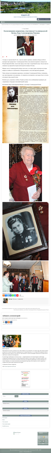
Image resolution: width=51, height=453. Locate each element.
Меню (4, 22)
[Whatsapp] (13, 295)
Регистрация (4, 417)
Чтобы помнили (25, 28)
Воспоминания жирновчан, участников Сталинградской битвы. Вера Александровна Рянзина (25, 32)
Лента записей (5, 421)
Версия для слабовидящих (44, 19)
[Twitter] (8, 295)
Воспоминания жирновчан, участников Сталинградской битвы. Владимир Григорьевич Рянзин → (32, 309)
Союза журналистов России (10, 366)
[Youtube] (17, 295)
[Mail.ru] (10, 295)
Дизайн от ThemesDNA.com (26, 451)
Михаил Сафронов (18, 35)
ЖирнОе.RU (25, 15)
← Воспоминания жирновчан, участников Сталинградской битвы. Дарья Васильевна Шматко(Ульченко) (20, 308)
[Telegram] (15, 295)
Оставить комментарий (32, 35)
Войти (3, 419)
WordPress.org (5, 426)
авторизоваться (24, 318)
